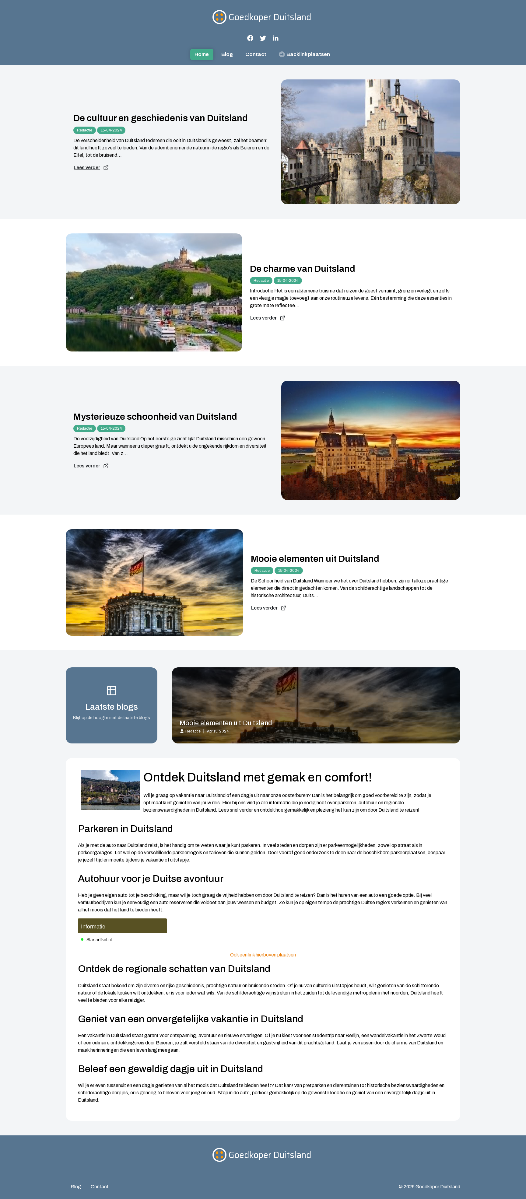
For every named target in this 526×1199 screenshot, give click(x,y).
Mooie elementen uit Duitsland (315, 559)
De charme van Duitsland (302, 269)
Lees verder (87, 167)
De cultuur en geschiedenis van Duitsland (160, 118)
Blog (227, 54)
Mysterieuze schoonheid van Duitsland (155, 416)
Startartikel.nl (99, 939)
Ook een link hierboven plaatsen (263, 954)
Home (202, 54)
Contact (255, 54)
